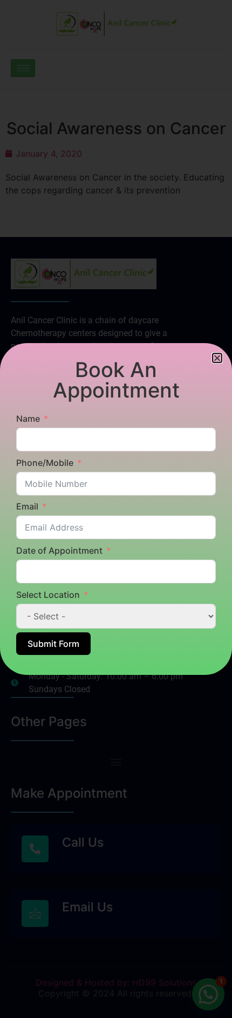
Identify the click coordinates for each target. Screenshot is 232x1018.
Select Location (48, 594)
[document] (116, 509)
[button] (217, 358)
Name (28, 418)
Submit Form (53, 643)
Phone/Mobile (44, 462)
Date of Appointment (59, 550)
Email (27, 506)
